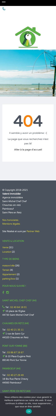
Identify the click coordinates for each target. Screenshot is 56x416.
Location (6, 252)
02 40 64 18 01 (18, 307)
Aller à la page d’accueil (28, 149)
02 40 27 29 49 (15, 375)
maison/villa (8, 265)
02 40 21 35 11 (15, 330)
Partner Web (33, 231)
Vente (5, 247)
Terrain (5, 270)
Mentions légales (11, 224)
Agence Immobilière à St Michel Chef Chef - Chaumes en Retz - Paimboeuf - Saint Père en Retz (27, 17)
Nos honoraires (10, 220)
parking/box (8, 278)
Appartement (9, 274)
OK (28, 411)
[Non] (52, 404)
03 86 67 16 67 (15, 352)
